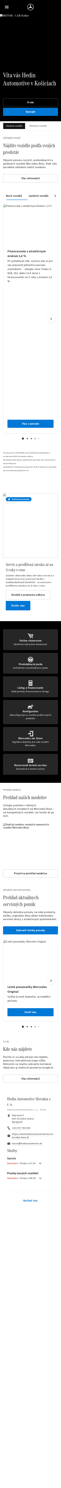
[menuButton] (7, 7)
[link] (17, 1122)
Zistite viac (18, 605)
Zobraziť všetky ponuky (30, 930)
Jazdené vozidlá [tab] (38, 196)
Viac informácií (30, 178)
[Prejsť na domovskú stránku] (30, 7)
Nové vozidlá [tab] (14, 196)
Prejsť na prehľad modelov (30, 873)
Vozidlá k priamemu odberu (28, 595)
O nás (30, 102)
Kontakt (30, 112)
